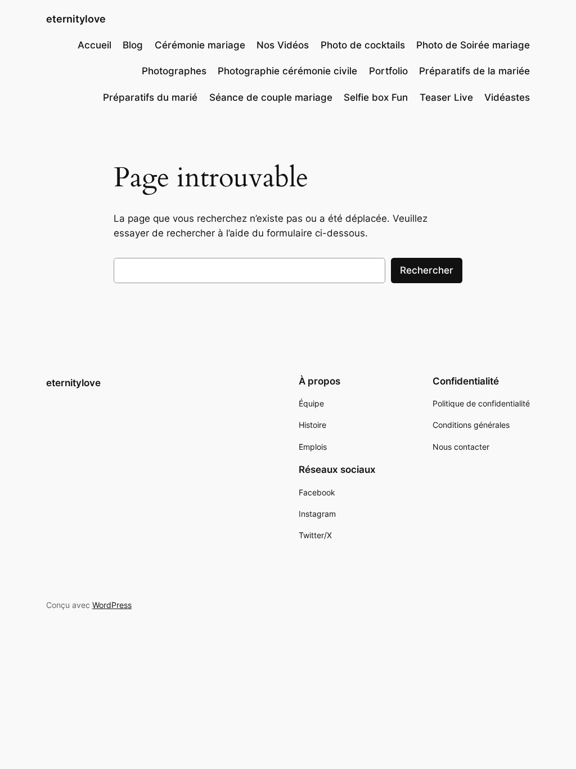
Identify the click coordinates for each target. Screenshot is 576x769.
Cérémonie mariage (200, 45)
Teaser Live (446, 97)
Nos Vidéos (282, 45)
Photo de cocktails (363, 45)
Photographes (174, 71)
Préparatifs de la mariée (474, 71)
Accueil (94, 45)
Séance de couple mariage (270, 97)
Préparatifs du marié (150, 97)
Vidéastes (507, 97)
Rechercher (426, 270)
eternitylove (76, 19)
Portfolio (388, 71)
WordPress (112, 605)
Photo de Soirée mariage (473, 45)
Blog (133, 45)
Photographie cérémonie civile (287, 71)
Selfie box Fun (376, 97)
